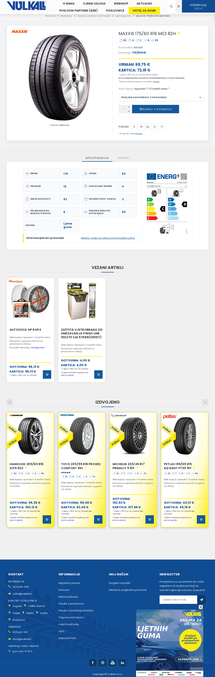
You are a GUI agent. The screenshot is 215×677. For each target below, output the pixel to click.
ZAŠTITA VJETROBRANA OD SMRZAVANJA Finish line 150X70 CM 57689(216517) (81, 333)
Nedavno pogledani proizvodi (127, 590)
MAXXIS (138, 47)
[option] (30, 330)
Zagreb (17, 606)
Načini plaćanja (68, 596)
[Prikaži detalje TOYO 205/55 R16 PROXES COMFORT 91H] (30, 436)
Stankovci (19, 620)
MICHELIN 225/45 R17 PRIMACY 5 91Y (77, 466)
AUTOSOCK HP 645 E (25, 330)
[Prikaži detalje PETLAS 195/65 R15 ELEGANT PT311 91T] (133, 436)
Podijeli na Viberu (162, 126)
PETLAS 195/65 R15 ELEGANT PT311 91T (126, 466)
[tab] (97, 158)
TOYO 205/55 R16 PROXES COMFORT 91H (29, 466)
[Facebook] (93, 663)
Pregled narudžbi (119, 583)
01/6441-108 (20, 632)
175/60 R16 (139, 52)
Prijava (181, 3)
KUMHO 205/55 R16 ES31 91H (182, 466)
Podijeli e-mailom (141, 126)
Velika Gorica (36, 606)
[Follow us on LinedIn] (122, 663)
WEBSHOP (14, 627)
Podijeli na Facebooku (134, 126)
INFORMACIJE (16, 581)
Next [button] (205, 402)
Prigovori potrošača (71, 617)
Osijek (16, 613)
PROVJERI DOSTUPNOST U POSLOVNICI (144, 97)
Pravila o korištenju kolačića (76, 610)
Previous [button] (10, 402)
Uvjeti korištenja (69, 624)
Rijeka (30, 613)
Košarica (198, 6)
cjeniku (156, 81)
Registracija (181, 9)
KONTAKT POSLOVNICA (22, 600)
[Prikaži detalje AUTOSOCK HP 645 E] (30, 301)
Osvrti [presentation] (124, 158)
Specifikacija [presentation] (97, 158)
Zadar (44, 613)
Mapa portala (67, 638)
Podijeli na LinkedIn (148, 126)
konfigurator (37, 347)
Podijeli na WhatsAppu (155, 126)
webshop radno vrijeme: (23, 646)
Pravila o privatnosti (71, 603)
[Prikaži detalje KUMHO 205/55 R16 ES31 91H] (184, 436)
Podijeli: (124, 126)
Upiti (61, 631)
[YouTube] (112, 663)
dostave (138, 133)
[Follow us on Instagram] (102, 663)
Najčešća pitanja (69, 583)
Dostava (64, 590)
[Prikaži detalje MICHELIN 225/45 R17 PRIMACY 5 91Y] (81, 436)
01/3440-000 (21, 587)
